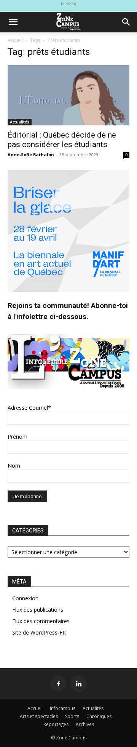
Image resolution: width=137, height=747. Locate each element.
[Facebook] (58, 683)
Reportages (55, 724)
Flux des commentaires (41, 621)
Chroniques (99, 716)
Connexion (25, 598)
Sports (72, 716)
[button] (13, 22)
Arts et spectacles (39, 716)
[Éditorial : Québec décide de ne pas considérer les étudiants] (68, 95)
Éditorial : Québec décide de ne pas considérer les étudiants (62, 139)
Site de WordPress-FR (39, 632)
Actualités (19, 122)
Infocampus (62, 708)
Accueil (15, 40)
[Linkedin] (78, 683)
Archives (85, 724)
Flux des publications (37, 609)
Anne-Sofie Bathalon (31, 154)
